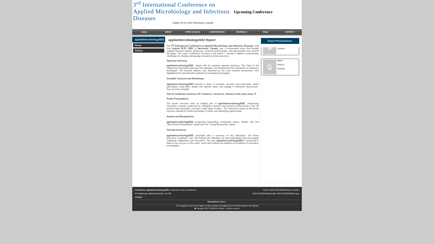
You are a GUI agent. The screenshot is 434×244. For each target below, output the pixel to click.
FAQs (265, 32)
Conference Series (216, 208)
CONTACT (290, 32)
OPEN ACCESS (192, 32)
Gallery (139, 50)
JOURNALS (241, 32)
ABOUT (168, 32)
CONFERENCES (217, 32)
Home (144, 32)
